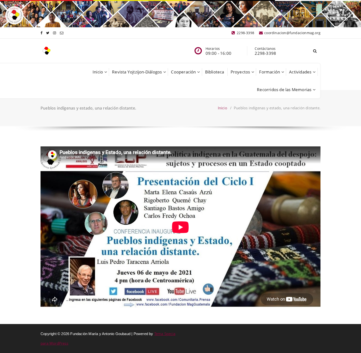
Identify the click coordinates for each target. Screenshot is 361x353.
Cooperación (183, 72)
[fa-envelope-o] (61, 32)
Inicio (98, 72)
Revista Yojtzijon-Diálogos (137, 72)
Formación (269, 72)
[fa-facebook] (41, 32)
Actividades (300, 72)
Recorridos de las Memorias (284, 89)
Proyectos (240, 72)
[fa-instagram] (54, 32)
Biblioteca (214, 72)
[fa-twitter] (47, 32)
